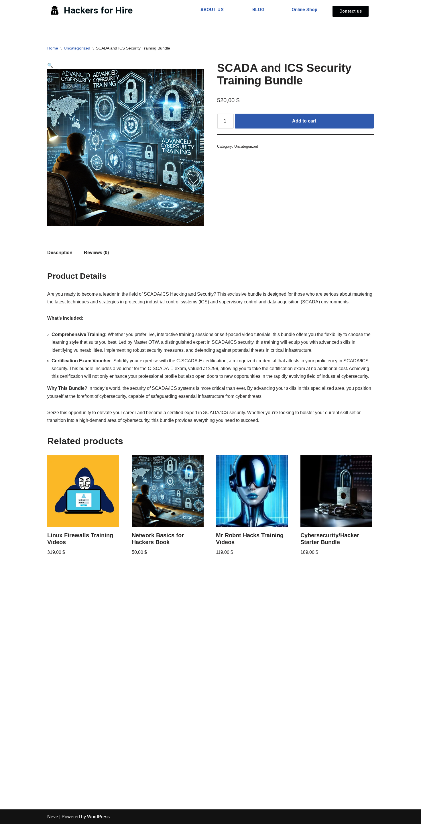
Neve (52, 816)
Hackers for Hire (98, 10)
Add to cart (304, 120)
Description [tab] (59, 252)
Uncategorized (77, 48)
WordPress (98, 816)
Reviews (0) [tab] (96, 252)
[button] (50, 65)
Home (52, 48)
